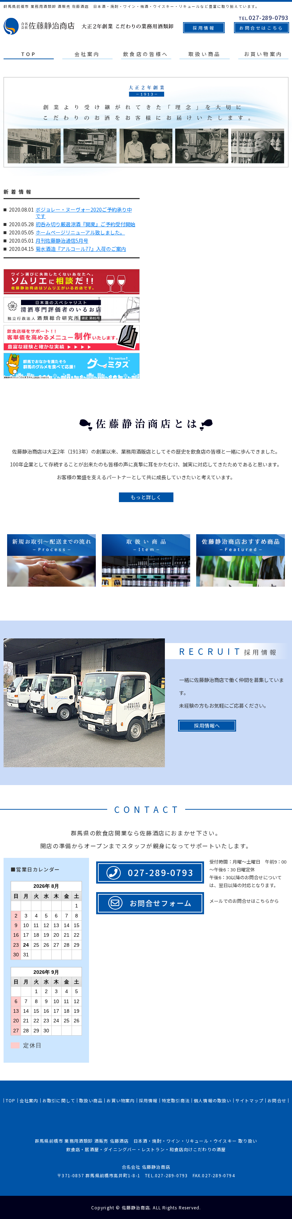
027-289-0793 (161, 872)
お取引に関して (58, 1100)
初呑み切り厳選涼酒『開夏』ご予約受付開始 (85, 224)
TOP (28, 53)
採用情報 (204, 28)
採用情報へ (207, 725)
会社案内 (87, 53)
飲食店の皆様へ (145, 53)
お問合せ (276, 1100)
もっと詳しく (146, 497)
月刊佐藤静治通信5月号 (62, 240)
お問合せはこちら (261, 28)
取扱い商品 (204, 53)
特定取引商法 (176, 1100)
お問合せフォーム (161, 903)
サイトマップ (249, 1100)
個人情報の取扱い (212, 1100)
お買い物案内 (263, 53)
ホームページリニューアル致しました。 (80, 232)
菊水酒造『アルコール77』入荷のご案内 (81, 249)
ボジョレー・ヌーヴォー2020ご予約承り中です (84, 212)
